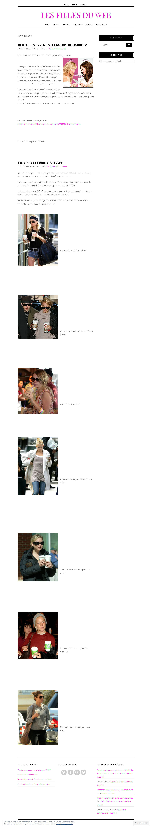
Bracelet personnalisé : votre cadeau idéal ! (35, 779)
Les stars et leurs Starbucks (40, 163)
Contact (84, 4)
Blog (74, 4)
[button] (38, 240)
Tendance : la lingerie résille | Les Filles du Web (115, 789)
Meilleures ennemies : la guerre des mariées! (52, 45)
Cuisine (89, 25)
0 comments (61, 49)
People (66, 25)
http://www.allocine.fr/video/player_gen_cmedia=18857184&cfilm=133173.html (49, 124)
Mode (47, 25)
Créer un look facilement (27, 775)
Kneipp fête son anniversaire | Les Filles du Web (115, 798)
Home (66, 4)
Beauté (56, 25)
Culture (77, 25)
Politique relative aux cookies (64, 824)
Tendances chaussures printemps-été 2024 (34, 770)
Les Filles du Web (76, 15)
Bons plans (101, 25)
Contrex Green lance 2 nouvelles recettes (34, 784)
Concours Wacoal (107, 793)
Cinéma (52, 49)
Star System (51, 166)
